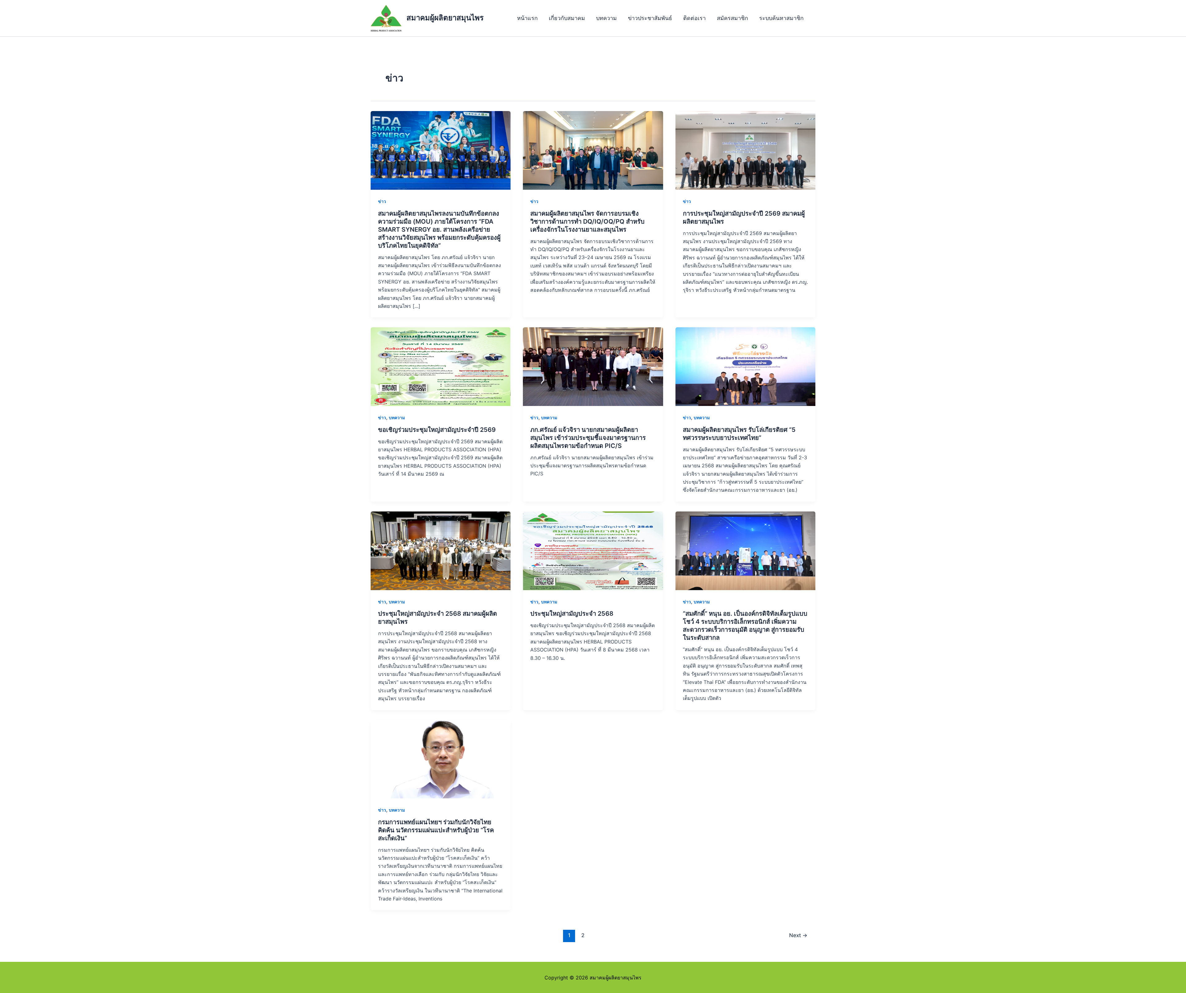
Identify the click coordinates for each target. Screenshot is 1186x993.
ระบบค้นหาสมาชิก (781, 18)
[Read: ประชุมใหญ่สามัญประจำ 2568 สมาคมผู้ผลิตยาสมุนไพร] (441, 550)
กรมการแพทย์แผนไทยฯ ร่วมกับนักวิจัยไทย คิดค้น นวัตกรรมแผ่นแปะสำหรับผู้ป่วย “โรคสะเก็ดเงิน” (436, 830)
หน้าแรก (527, 18)
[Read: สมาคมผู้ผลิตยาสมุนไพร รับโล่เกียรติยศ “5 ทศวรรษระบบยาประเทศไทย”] (745, 366)
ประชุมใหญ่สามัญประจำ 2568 (571, 613)
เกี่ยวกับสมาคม (567, 18)
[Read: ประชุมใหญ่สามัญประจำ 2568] (593, 550)
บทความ (606, 18)
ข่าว (382, 201)
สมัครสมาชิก (732, 18)
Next (798, 935)
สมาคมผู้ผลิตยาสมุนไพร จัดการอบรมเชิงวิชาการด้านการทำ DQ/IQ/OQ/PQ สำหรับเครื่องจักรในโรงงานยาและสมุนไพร (587, 221)
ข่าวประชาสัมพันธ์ (650, 18)
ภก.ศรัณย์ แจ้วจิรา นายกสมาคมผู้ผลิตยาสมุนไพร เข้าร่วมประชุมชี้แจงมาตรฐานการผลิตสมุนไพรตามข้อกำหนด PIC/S (588, 437)
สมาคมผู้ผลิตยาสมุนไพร (445, 17)
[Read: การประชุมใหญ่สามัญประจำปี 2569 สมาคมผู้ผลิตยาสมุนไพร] (745, 150)
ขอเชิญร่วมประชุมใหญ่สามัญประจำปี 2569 (437, 429)
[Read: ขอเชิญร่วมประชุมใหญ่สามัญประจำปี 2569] (441, 366)
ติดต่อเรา (694, 18)
